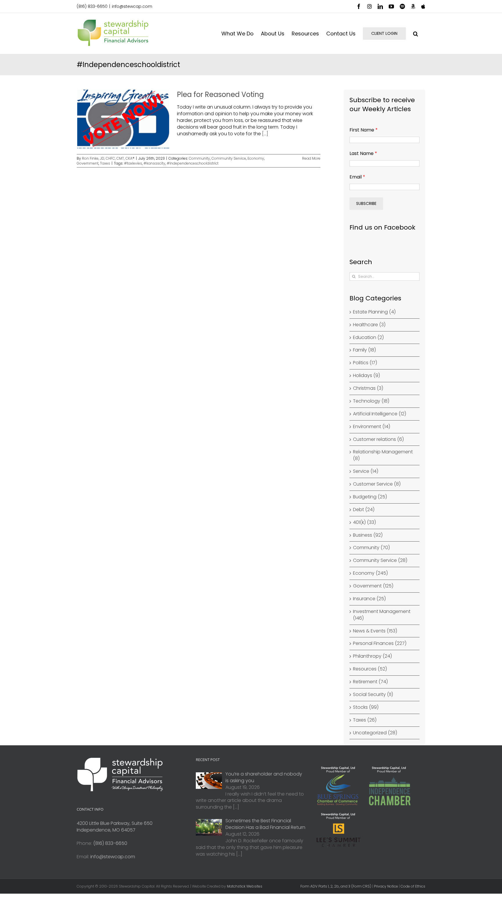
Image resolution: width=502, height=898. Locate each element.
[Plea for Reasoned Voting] (123, 119)
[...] (265, 133)
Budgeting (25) (370, 497)
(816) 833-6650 (92, 6)
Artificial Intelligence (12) (379, 414)
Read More (311, 158)
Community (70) (371, 547)
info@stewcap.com (132, 6)
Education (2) (368, 337)
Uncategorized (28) (375, 733)
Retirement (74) (370, 682)
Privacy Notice (386, 886)
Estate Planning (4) (374, 312)
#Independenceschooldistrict (192, 163)
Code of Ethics (413, 886)
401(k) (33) (364, 522)
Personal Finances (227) (379, 643)
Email (357, 177)
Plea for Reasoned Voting (220, 94)
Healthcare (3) (369, 325)
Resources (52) (370, 669)
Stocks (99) (366, 707)
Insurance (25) (369, 599)
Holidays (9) (366, 375)
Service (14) (365, 471)
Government (87, 163)
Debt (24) (363, 509)
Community (199, 158)
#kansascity (154, 163)
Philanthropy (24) (372, 656)
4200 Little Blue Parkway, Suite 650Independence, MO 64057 (115, 826)
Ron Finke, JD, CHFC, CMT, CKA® (108, 158)
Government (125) (373, 586)
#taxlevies (133, 163)
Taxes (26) (364, 720)
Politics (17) (365, 363)
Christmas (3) (368, 388)
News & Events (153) (375, 631)
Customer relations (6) (378, 439)
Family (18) (364, 350)
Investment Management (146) (381, 614)
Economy (256, 158)
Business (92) (368, 535)
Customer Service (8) (377, 484)
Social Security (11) (373, 694)
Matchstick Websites (244, 886)
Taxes (105, 163)
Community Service (228, 158)
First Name (363, 130)
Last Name (363, 153)
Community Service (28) (380, 560)
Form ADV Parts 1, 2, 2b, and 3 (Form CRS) (335, 886)
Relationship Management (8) (383, 455)
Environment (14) (371, 426)
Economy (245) (370, 573)
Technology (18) (371, 401)
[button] (415, 33)
